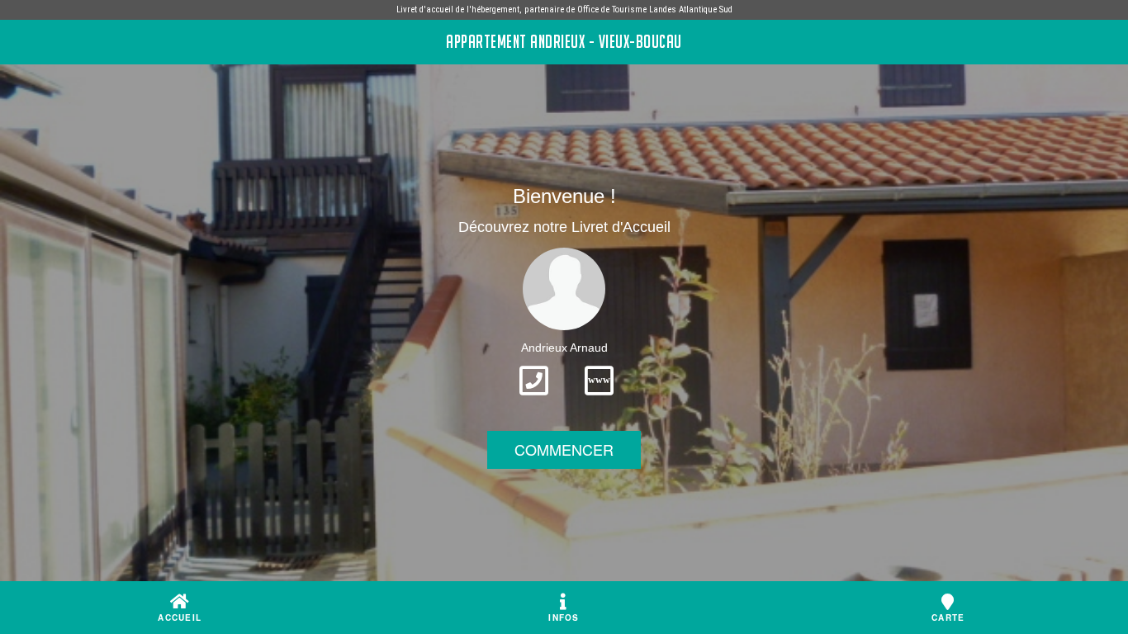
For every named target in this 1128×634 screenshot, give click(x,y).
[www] (599, 400)
